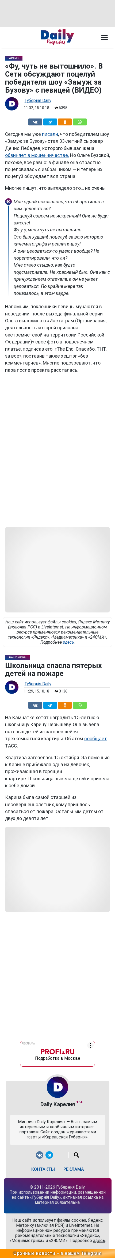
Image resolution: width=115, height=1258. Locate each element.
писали (50, 134)
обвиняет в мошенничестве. (37, 155)
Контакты (43, 1169)
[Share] (79, 121)
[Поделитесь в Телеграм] (50, 121)
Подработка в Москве (57, 1057)
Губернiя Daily (38, 100)
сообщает (95, 738)
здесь (68, 642)
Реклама (73, 1169)
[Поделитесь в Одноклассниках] (65, 121)
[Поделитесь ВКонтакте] (35, 121)
